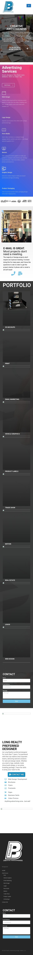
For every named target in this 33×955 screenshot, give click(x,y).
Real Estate (10, 580)
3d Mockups (10, 327)
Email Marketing (12, 399)
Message (5, 690)
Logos (7, 624)
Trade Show (10, 508)
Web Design (9, 659)
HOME (3, 870)
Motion (8, 544)
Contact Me (5, 902)
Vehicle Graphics (12, 434)
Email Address (6, 684)
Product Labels (11, 471)
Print (7, 363)
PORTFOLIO (5, 873)
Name (4, 677)
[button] (29, 5)
